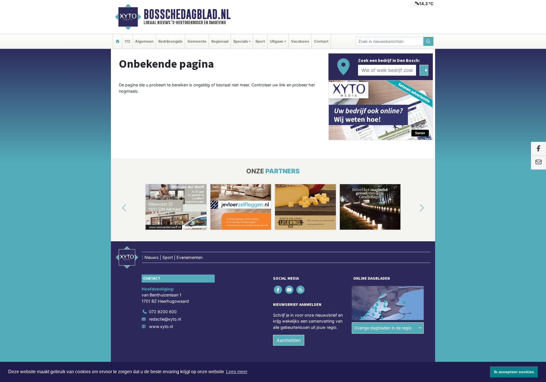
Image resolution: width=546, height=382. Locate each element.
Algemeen (144, 41)
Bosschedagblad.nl (187, 14)
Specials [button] (240, 41)
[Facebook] (278, 289)
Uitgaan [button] (276, 41)
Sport (260, 41)
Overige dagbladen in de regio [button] (382, 327)
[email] (538, 162)
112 (127, 41)
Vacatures (300, 41)
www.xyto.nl (161, 326)
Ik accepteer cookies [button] (514, 371)
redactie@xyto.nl (165, 319)
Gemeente (196, 41)
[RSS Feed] (300, 289)
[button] (118, 208)
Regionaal (219, 41)
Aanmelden (289, 340)
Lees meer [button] (236, 371)
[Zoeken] (428, 41)
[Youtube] (289, 289)
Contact (321, 41)
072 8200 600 (163, 311)
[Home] (117, 41)
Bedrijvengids (170, 41)
